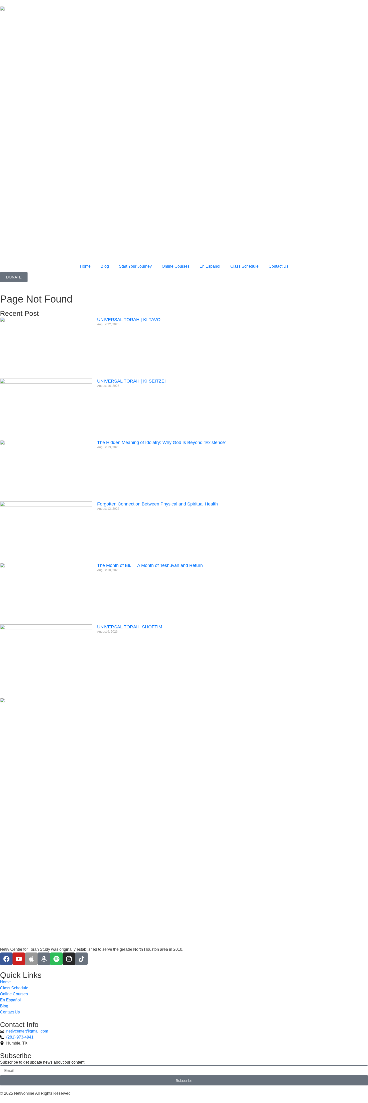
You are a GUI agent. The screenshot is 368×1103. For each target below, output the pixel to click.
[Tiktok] (81, 958)
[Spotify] (56, 958)
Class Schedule (244, 266)
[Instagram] (69, 958)
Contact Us (278, 266)
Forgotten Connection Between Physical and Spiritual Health (157, 503)
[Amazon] (44, 958)
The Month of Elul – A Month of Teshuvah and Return (150, 565)
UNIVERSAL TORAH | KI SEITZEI (131, 381)
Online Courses (176, 266)
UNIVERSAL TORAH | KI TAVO (128, 319)
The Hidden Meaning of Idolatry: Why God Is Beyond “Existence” (161, 442)
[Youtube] (19, 958)
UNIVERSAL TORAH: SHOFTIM (129, 626)
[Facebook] (6, 958)
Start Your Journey (135, 266)
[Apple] (31, 958)
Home (85, 266)
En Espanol (210, 266)
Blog (105, 266)
